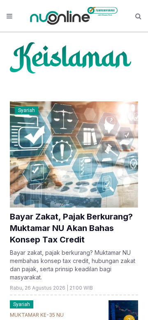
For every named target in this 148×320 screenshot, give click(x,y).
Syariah (26, 110)
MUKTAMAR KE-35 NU (37, 315)
